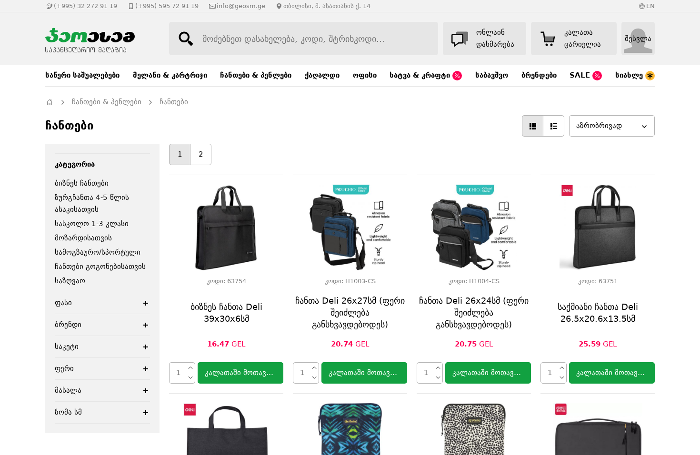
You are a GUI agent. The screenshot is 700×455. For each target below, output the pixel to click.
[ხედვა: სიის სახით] (553, 126)
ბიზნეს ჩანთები (82, 183)
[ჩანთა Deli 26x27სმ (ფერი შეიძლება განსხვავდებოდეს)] (350, 227)
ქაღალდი (322, 75)
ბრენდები (539, 75)
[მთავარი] (49, 102)
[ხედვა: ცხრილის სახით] (532, 126)
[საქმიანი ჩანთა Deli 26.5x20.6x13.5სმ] (597, 227)
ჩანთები (174, 102)
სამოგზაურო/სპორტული (97, 252)
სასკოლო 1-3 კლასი (92, 223)
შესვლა (638, 38)
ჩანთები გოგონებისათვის (100, 266)
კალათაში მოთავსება (243, 372)
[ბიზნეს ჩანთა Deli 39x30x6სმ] (226, 227)
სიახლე (630, 75)
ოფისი (365, 75)
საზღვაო (70, 281)
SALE (581, 75)
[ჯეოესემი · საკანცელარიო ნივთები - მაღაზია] (97, 38)
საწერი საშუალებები (82, 75)
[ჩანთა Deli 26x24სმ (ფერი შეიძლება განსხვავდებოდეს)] (474, 227)
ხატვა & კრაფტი (421, 75)
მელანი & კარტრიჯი (170, 75)
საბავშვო (491, 75)
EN (650, 6)
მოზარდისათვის (83, 238)
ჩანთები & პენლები (255, 75)
